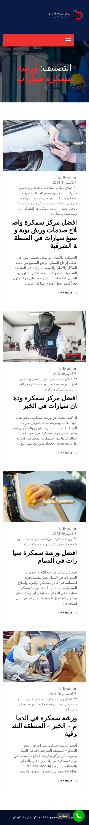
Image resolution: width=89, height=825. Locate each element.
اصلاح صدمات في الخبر (57, 379)
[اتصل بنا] (79, 816)
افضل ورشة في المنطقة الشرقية (43, 193)
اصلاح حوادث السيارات (58, 188)
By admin (69, 177)
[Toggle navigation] (68, 40)
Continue (65, 293)
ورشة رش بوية (43, 198)
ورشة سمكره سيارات (57, 389)
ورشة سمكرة (44, 203)
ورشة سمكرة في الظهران (40, 208)
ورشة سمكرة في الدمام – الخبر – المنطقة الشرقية (45, 725)
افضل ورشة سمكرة (59, 699)
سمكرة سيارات (66, 198)
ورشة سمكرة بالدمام (37, 539)
